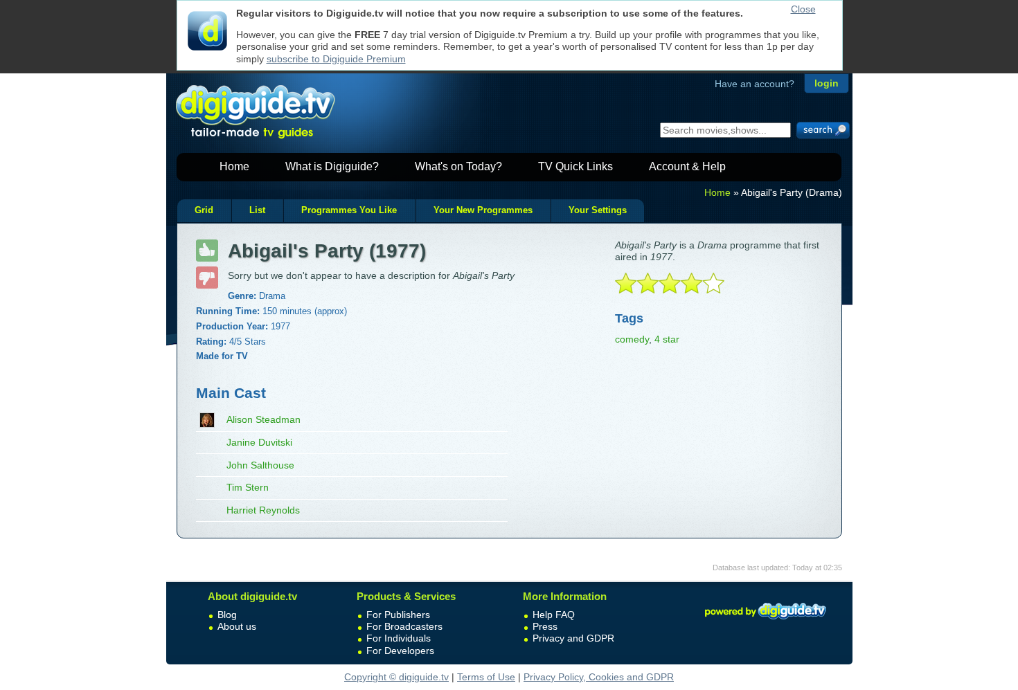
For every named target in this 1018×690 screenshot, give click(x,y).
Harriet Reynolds (263, 510)
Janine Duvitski (259, 442)
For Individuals (398, 638)
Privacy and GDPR (573, 638)
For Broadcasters (404, 626)
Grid (204, 210)
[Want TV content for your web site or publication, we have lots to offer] (765, 621)
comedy (632, 339)
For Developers (400, 650)
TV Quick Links (575, 166)
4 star (666, 339)
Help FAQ (554, 614)
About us (236, 626)
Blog (227, 614)
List (257, 210)
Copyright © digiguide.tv (396, 676)
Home (234, 166)
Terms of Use (486, 676)
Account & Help (687, 166)
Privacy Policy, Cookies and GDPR (599, 676)
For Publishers (398, 614)
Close (803, 9)
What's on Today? (458, 166)
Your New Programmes (483, 210)
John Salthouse (260, 465)
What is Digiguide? (332, 166)
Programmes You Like (349, 210)
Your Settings (598, 210)
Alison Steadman (263, 419)
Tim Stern (247, 487)
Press (545, 626)
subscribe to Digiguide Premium (336, 58)
